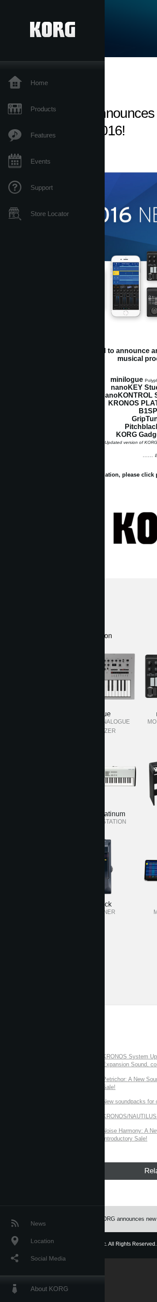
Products (43, 109)
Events (41, 161)
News (38, 1223)
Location (42, 1240)
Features (43, 135)
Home (39, 82)
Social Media (48, 1258)
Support (42, 187)
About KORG (49, 1288)
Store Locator (50, 213)
